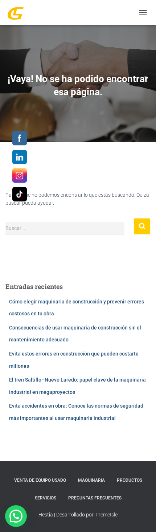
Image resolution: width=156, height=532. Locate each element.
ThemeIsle (106, 515)
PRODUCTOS (129, 480)
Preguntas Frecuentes (95, 498)
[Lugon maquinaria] (18, 13)
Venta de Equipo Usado (40, 480)
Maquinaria (91, 480)
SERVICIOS (45, 498)
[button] (16, 516)
